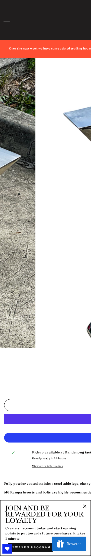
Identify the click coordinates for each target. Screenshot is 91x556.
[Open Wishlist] (7, 549)
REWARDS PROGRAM (30, 547)
